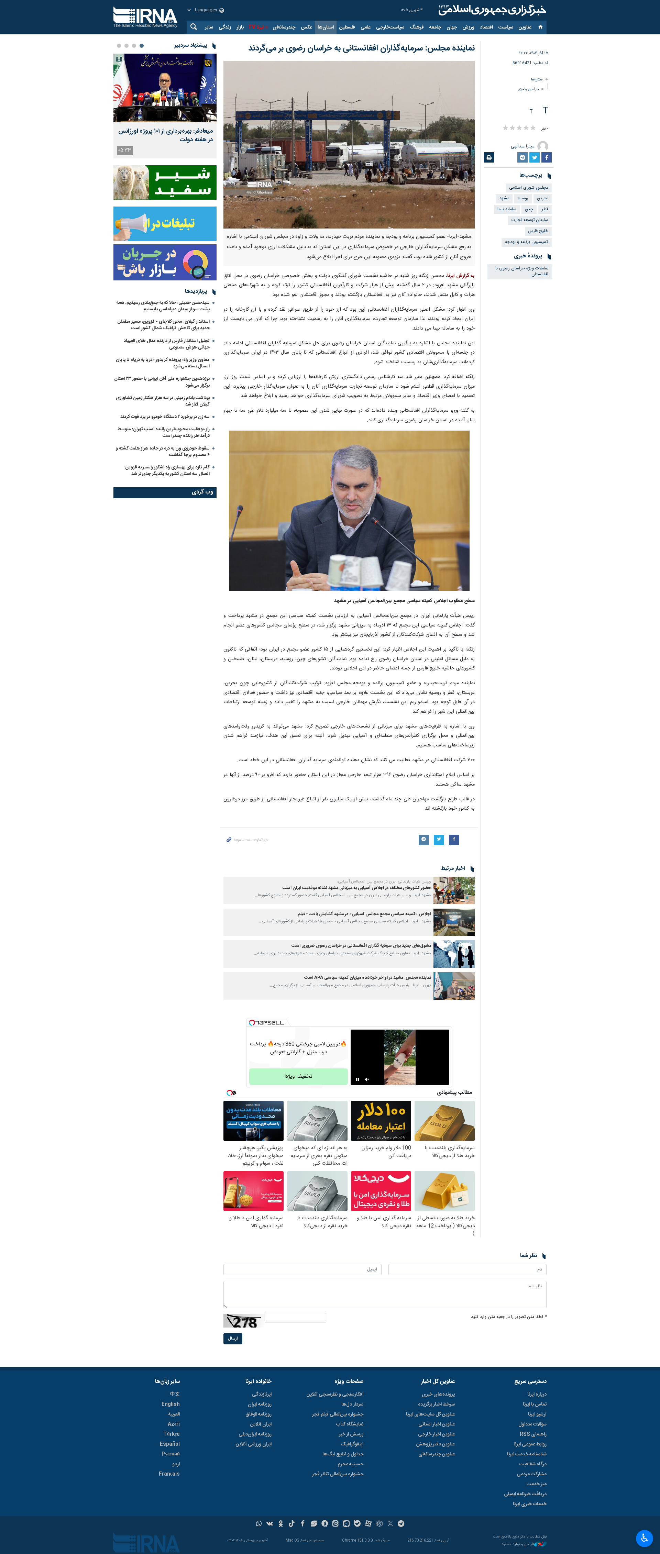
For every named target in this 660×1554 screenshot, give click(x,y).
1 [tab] (142, 46)
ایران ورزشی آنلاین (254, 1444)
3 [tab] (126, 46)
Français (169, 1474)
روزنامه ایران (260, 1404)
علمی (366, 27)
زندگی (225, 27)
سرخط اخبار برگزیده (436, 1404)
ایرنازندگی (262, 1394)
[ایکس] (390, 1524)
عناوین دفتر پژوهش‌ (435, 1444)
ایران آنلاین (261, 1424)
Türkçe (171, 1434)
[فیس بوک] (302, 1524)
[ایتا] (335, 1524)
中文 (175, 1394)
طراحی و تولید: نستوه (518, 1544)
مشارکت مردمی (532, 1474)
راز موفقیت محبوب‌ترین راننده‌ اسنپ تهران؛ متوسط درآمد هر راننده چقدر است (164, 432)
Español (170, 1444)
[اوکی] (280, 1524)
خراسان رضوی (528, 89)
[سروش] (324, 1524)
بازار (240, 27)
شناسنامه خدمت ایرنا (527, 1454)
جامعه (435, 27)
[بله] (357, 1524)
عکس (306, 27)
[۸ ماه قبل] (454, 890)
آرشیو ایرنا (537, 1414)
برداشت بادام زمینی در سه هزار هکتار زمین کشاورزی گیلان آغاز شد (163, 401)
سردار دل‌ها (352, 1404)
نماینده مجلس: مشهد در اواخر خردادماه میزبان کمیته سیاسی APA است (367, 977)
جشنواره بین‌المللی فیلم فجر (337, 1414)
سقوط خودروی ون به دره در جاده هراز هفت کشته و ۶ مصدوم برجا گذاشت (163, 452)
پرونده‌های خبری (438, 1394)
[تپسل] (252, 1022)
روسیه (523, 198)
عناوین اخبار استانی (436, 1424)
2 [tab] (134, 46)
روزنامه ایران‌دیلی (255, 1434)
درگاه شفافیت (533, 1464)
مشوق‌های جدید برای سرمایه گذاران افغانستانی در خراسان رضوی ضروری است (361, 946)
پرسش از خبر (351, 1434)
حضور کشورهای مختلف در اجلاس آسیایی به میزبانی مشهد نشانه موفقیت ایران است (357, 888)
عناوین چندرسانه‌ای (436, 1454)
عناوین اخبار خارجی (436, 1434)
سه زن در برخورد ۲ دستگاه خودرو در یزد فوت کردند (165, 417)
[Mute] (367, 1079)
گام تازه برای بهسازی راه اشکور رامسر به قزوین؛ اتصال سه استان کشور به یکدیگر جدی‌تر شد (167, 471)
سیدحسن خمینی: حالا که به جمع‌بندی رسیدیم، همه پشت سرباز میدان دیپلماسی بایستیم (163, 306)
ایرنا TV (256, 27)
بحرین (542, 198)
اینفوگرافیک (352, 1444)
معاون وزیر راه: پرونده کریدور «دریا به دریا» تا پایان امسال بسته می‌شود (163, 363)
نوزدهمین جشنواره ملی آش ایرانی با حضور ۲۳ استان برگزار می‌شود (162, 382)
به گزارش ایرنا (461, 276)
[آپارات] (368, 1524)
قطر (545, 209)
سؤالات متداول (532, 1424)
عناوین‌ (525, 27)
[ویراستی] (313, 1524)
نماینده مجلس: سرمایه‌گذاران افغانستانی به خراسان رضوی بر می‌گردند (361, 48)
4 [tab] (119, 46)
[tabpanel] (165, 106)
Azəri (174, 1424)
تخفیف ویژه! (298, 1076)
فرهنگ (417, 27)
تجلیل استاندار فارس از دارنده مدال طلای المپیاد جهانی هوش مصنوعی (167, 344)
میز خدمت (537, 1484)
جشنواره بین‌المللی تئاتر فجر (337, 1474)
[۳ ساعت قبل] (165, 88)
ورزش (468, 27)
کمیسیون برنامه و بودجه (526, 242)
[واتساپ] (259, 1524)
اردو (176, 1464)
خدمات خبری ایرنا (530, 1504)
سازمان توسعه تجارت (530, 220)
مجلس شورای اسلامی (528, 187)
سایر (209, 27)
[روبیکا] (379, 1524)
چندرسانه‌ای (284, 27)
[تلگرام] (401, 1524)
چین (529, 209)
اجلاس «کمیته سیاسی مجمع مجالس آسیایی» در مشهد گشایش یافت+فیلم (364, 914)
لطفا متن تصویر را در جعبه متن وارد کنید (509, 1317)
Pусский (171, 1454)
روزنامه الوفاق (258, 1414)
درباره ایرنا (537, 1394)
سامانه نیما (506, 209)
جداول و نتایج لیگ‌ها (342, 1454)
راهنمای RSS (533, 1434)
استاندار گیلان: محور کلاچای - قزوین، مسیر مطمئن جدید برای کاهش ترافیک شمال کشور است (164, 325)
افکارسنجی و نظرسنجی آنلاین (335, 1394)
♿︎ (645, 1538)
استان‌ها (326, 27)
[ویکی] (269, 1524)
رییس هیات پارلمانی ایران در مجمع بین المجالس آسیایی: (384, 881)
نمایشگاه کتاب (349, 1424)
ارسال (233, 1338)
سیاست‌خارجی (390, 27)
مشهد (504, 198)
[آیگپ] (346, 1524)
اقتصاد (486, 27)
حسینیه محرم (350, 1464)
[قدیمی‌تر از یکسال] (454, 954)
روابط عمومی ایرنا (530, 1444)
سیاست (505, 27)
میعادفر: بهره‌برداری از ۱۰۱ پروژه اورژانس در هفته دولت (165, 135)
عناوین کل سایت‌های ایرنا (430, 1414)
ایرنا (492, 10)
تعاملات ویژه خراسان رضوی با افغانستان (521, 271)
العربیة (174, 1414)
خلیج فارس (538, 231)
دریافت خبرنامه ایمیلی (525, 1494)
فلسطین (347, 27)
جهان (452, 27)
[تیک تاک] (291, 1524)
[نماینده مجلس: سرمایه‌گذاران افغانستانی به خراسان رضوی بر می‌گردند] (349, 145)
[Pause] (357, 1079)
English (171, 1404)
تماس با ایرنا (535, 1404)
